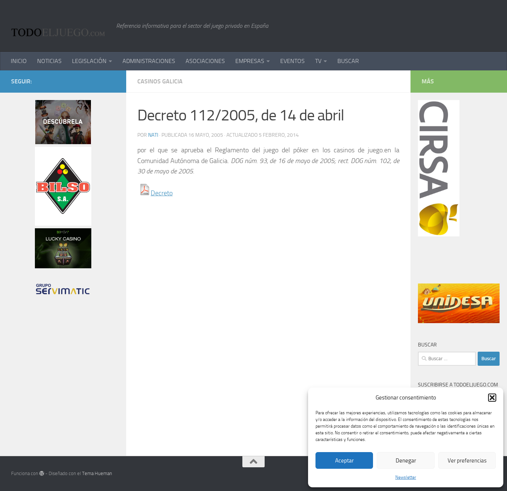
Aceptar (344, 460)
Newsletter (405, 477)
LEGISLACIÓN (89, 60)
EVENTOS (292, 60)
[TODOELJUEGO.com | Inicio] (60, 26)
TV (318, 60)
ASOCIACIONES (205, 60)
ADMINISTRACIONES (148, 60)
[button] (492, 397)
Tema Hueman (97, 473)
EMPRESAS (249, 60)
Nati (153, 135)
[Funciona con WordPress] (41, 473)
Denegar (406, 460)
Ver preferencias (467, 460)
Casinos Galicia (160, 81)
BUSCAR (348, 60)
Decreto (162, 193)
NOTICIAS (49, 60)
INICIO (19, 60)
